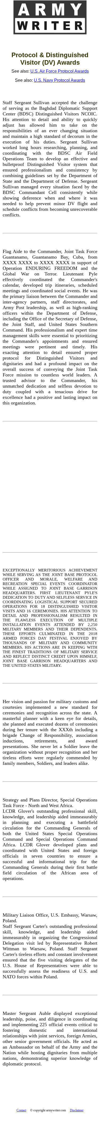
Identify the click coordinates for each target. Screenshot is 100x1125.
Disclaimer (76, 1110)
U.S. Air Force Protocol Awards (59, 71)
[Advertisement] (50, 487)
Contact (21, 1110)
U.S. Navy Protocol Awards (59, 80)
